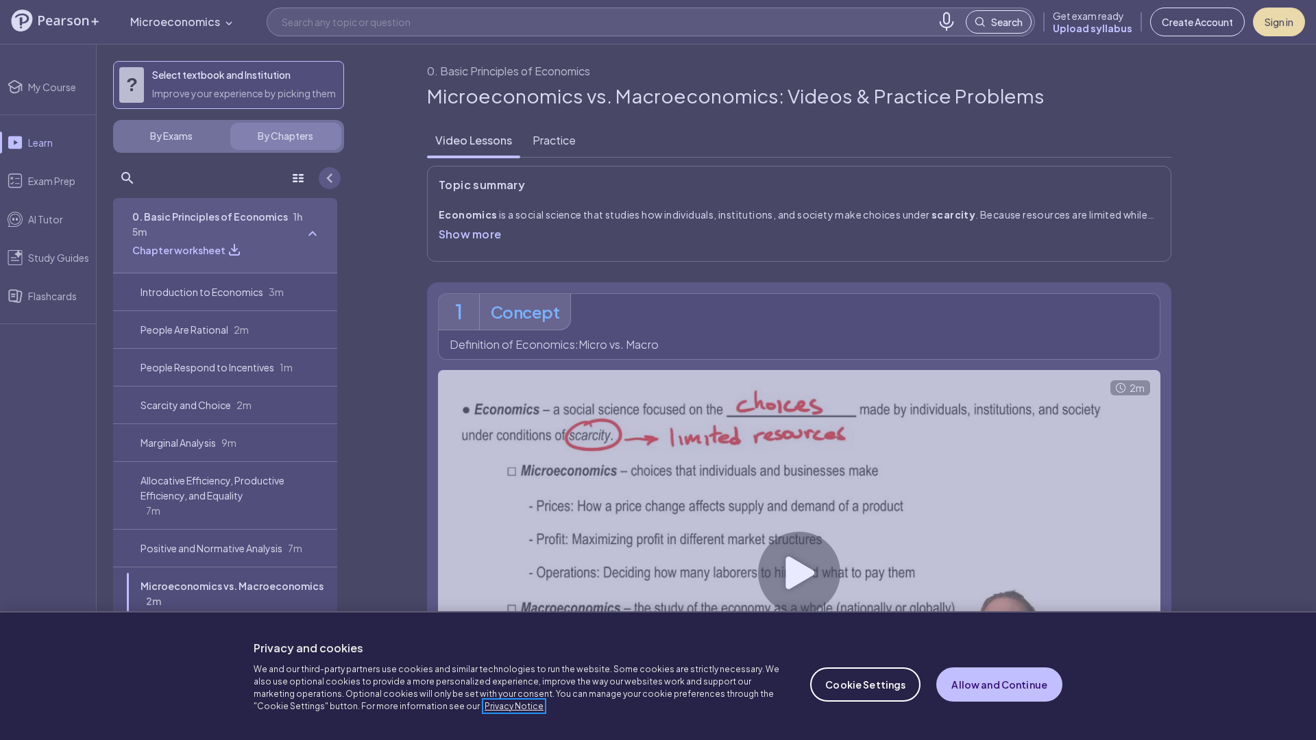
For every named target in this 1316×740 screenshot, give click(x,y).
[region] (658, 675)
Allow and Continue (999, 684)
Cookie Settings (865, 684)
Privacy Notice (514, 706)
